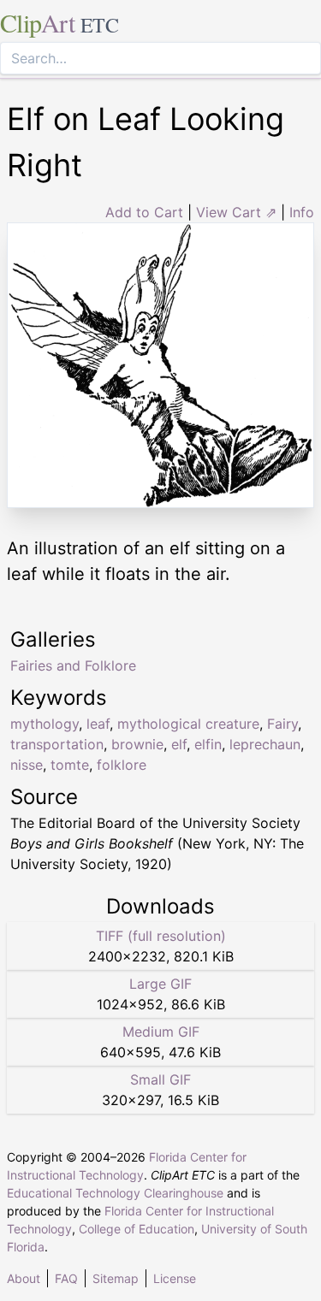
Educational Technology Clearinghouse (115, 1193)
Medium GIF (160, 1031)
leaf (98, 723)
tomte (70, 764)
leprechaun (264, 744)
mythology (44, 723)
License (174, 1278)
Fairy (282, 723)
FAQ (66, 1278)
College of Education (136, 1228)
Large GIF (160, 983)
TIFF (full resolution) (161, 935)
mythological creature (188, 723)
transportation (57, 744)
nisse (26, 764)
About (23, 1278)
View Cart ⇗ (236, 212)
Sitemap (115, 1278)
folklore (121, 764)
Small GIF (160, 1079)
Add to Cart (144, 212)
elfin (208, 744)
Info (301, 212)
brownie (137, 744)
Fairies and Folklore (73, 665)
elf (179, 744)
